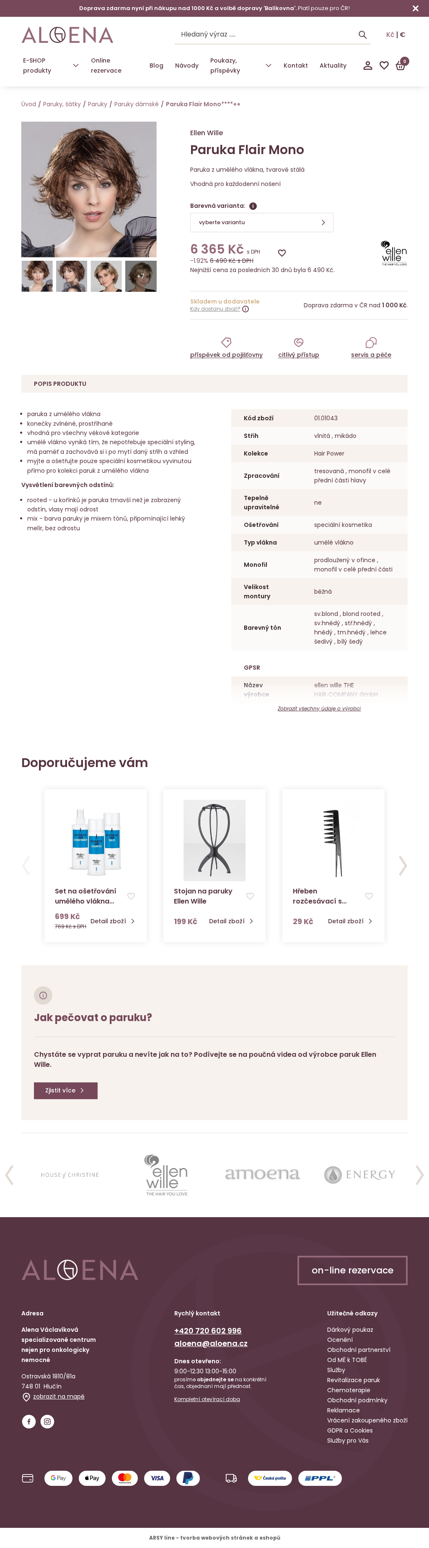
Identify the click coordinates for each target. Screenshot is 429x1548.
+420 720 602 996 (208, 1330)
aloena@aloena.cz (211, 1343)
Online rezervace (106, 65)
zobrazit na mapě (59, 1396)
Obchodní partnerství (358, 1350)
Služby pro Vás (348, 1440)
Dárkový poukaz (350, 1329)
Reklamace (343, 1410)
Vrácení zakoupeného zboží (367, 1420)
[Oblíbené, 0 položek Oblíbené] (384, 65)
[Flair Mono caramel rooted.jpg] (106, 276)
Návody (187, 65)
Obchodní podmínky (357, 1400)
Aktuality (333, 65)
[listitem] (226, 347)
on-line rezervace (352, 1270)
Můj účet (368, 65)
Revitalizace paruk (353, 1380)
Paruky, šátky (62, 104)
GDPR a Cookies (350, 1430)
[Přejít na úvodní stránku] (67, 34)
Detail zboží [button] (108, 921)
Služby (336, 1370)
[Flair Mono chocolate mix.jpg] (37, 276)
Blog (156, 65)
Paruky (97, 104)
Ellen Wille (206, 133)
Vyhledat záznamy (362, 35)
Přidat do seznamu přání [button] (131, 896)
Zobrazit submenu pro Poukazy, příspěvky (269, 65)
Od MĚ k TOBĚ (347, 1360)
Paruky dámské (136, 104)
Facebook (28, 1421)
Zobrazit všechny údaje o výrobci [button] (319, 708)
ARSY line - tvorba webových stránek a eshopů (214, 1537)
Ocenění (340, 1340)
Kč (390, 34)
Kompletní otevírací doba (207, 1399)
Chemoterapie (348, 1390)
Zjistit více (60, 1090)
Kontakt (296, 65)
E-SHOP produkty (37, 65)
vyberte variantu (222, 222)
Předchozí (26, 865)
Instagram (47, 1421)
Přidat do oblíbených (282, 253)
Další (403, 865)
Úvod (28, 104)
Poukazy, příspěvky (225, 65)
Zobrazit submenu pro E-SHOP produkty (76, 65)
